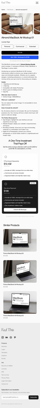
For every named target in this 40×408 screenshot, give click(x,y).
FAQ (2, 372)
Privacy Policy (5, 378)
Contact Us (4, 384)
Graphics (4, 355)
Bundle (3, 358)
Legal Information (6, 381)
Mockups (4, 346)
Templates (4, 352)
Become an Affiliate (7, 365)
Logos (3, 349)
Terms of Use (5, 375)
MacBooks (10, 9)
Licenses (4, 369)
